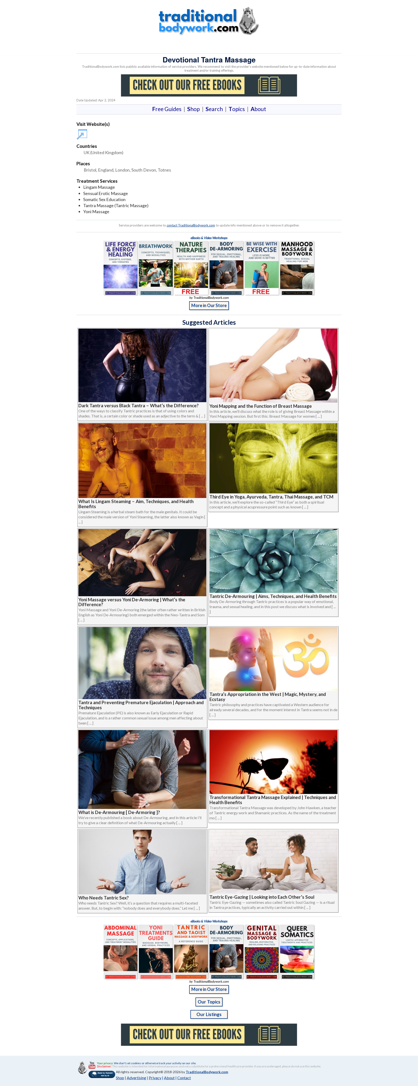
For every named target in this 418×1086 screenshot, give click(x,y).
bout (258, 109)
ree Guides (167, 109)
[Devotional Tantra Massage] (82, 132)
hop (194, 109)
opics (238, 109)
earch (215, 109)
